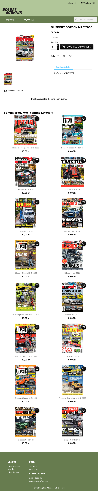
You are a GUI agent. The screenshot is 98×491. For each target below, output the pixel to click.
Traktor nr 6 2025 (72, 189)
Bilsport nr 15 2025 (72, 440)
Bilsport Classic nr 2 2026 (25, 273)
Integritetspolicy (14, 472)
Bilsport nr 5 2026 (72, 273)
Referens (58, 73)
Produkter (28, 20)
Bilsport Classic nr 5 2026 (26, 356)
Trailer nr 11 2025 (25, 231)
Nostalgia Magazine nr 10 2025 (25, 148)
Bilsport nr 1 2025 (72, 315)
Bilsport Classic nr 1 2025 (26, 398)
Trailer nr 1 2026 (72, 356)
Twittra (64, 56)
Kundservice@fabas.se (38, 481)
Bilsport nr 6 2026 (26, 440)
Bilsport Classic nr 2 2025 (72, 148)
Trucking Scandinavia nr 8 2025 (72, 398)
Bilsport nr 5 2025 (26, 189)
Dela (58, 56)
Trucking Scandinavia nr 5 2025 (25, 315)
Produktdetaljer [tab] (63, 67)
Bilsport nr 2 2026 (72, 231)
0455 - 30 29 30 (35, 478)
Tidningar (9, 20)
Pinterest (70, 56)
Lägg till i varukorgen (76, 46)
